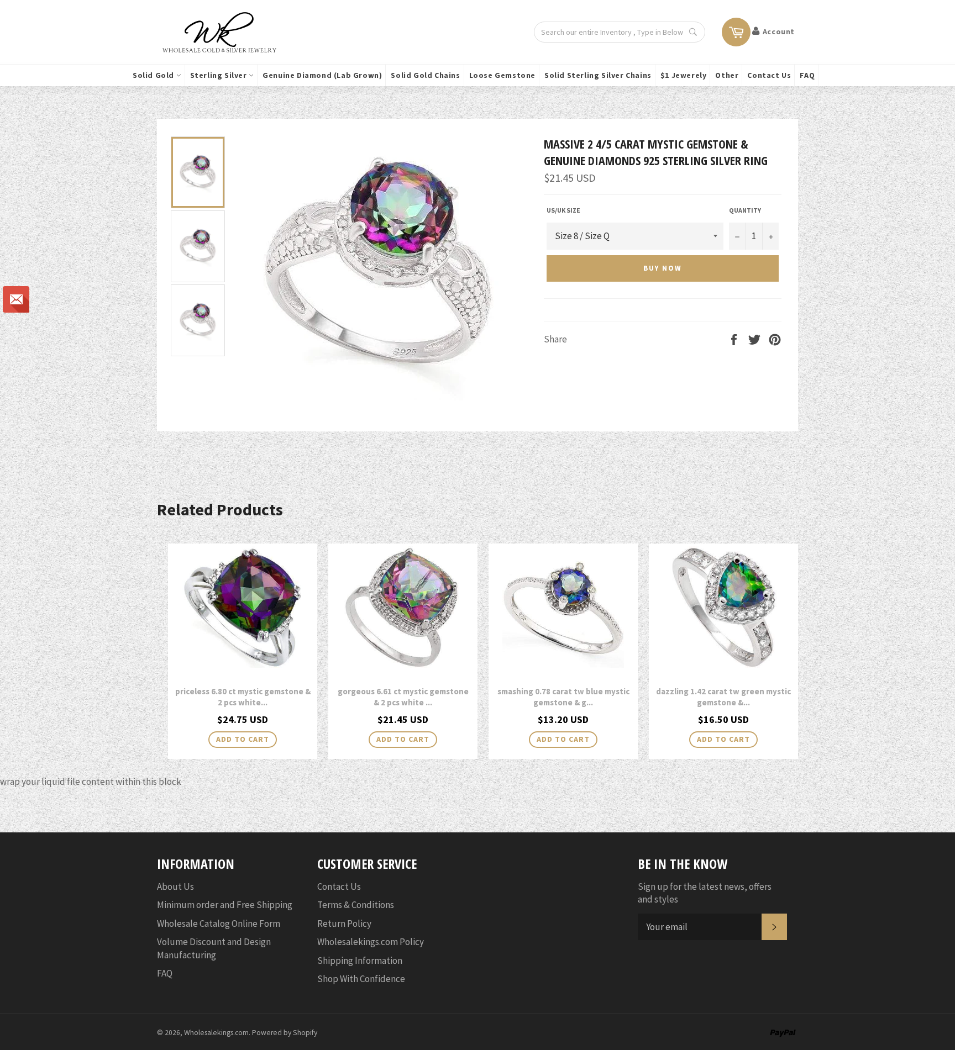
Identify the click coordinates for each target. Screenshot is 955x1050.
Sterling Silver (219, 75)
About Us (175, 886)
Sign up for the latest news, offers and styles (705, 892)
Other (726, 75)
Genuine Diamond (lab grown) (322, 75)
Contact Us (769, 75)
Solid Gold (154, 75)
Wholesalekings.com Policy (370, 942)
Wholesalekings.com (216, 1032)
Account (779, 31)
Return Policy (344, 923)
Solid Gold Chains (425, 75)
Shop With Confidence (361, 979)
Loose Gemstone (502, 75)
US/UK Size (563, 210)
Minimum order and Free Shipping (224, 905)
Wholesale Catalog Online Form (218, 923)
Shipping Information (359, 960)
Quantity (745, 210)
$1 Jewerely (683, 75)
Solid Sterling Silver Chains (598, 75)
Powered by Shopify (284, 1032)
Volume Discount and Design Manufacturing (214, 948)
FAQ (807, 75)
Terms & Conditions (355, 905)
